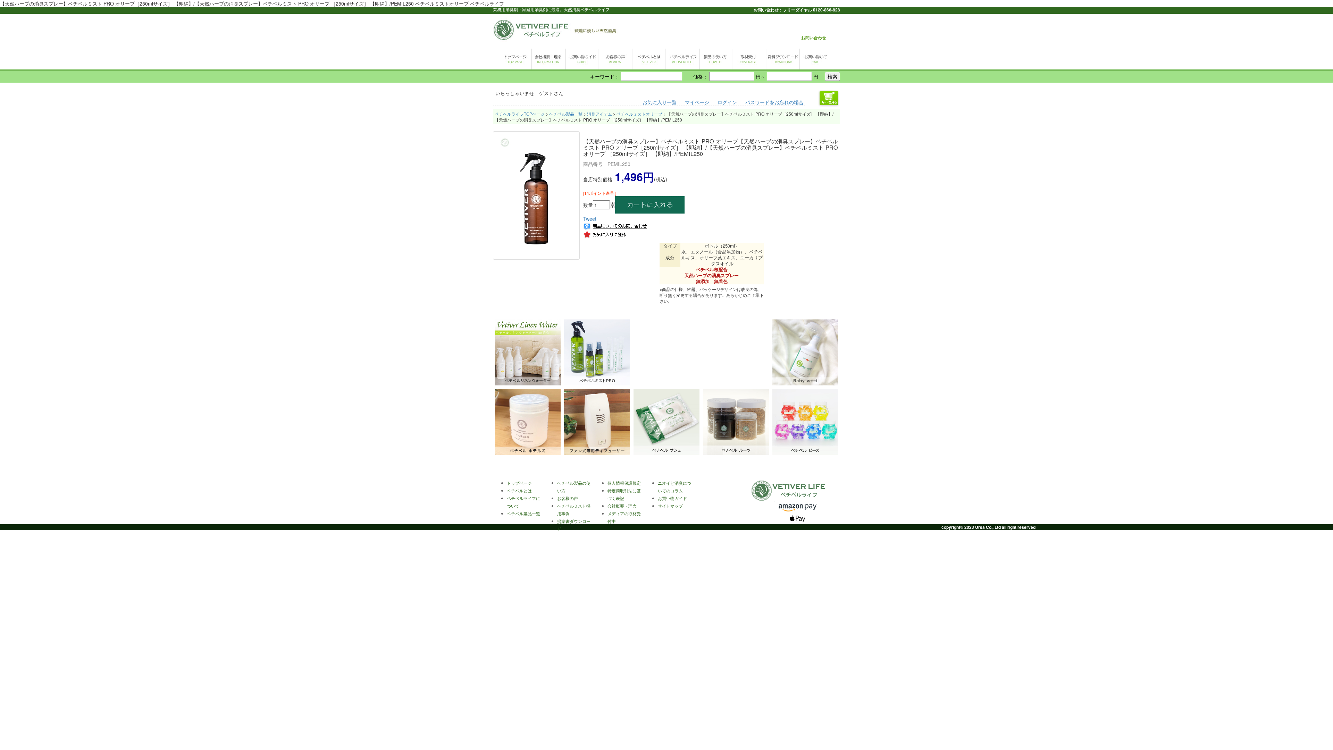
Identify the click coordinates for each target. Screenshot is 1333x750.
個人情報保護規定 (624, 483)
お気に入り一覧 (660, 102)
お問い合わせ (813, 37)
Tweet (589, 218)
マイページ (697, 102)
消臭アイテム (599, 114)
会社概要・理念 (622, 506)
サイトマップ (670, 506)
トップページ (519, 483)
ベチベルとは (519, 490)
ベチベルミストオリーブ (639, 114)
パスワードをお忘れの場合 (774, 102)
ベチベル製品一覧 (565, 114)
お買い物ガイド (672, 498)
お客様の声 (567, 498)
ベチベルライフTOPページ (520, 114)
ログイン (727, 102)
